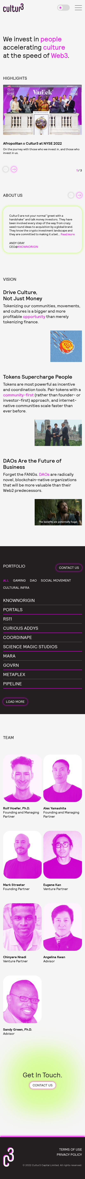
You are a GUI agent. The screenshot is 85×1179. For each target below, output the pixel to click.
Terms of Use (70, 1149)
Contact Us (43, 1085)
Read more (67, 234)
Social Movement (56, 580)
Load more (15, 701)
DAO (33, 580)
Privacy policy (69, 1154)
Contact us (69, 567)
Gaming (19, 580)
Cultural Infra (16, 587)
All (6, 580)
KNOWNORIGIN (28, 246)
